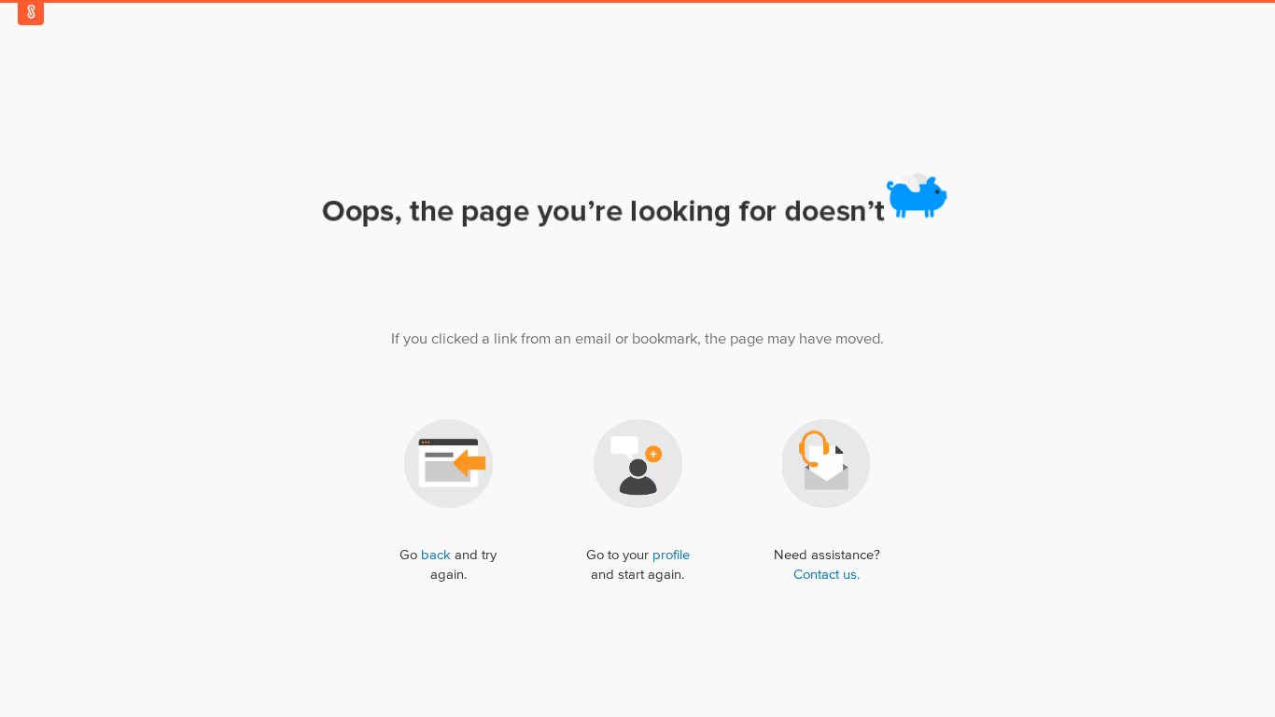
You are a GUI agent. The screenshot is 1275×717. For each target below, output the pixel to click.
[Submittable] (31, 11)
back (436, 555)
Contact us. (826, 575)
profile (671, 555)
